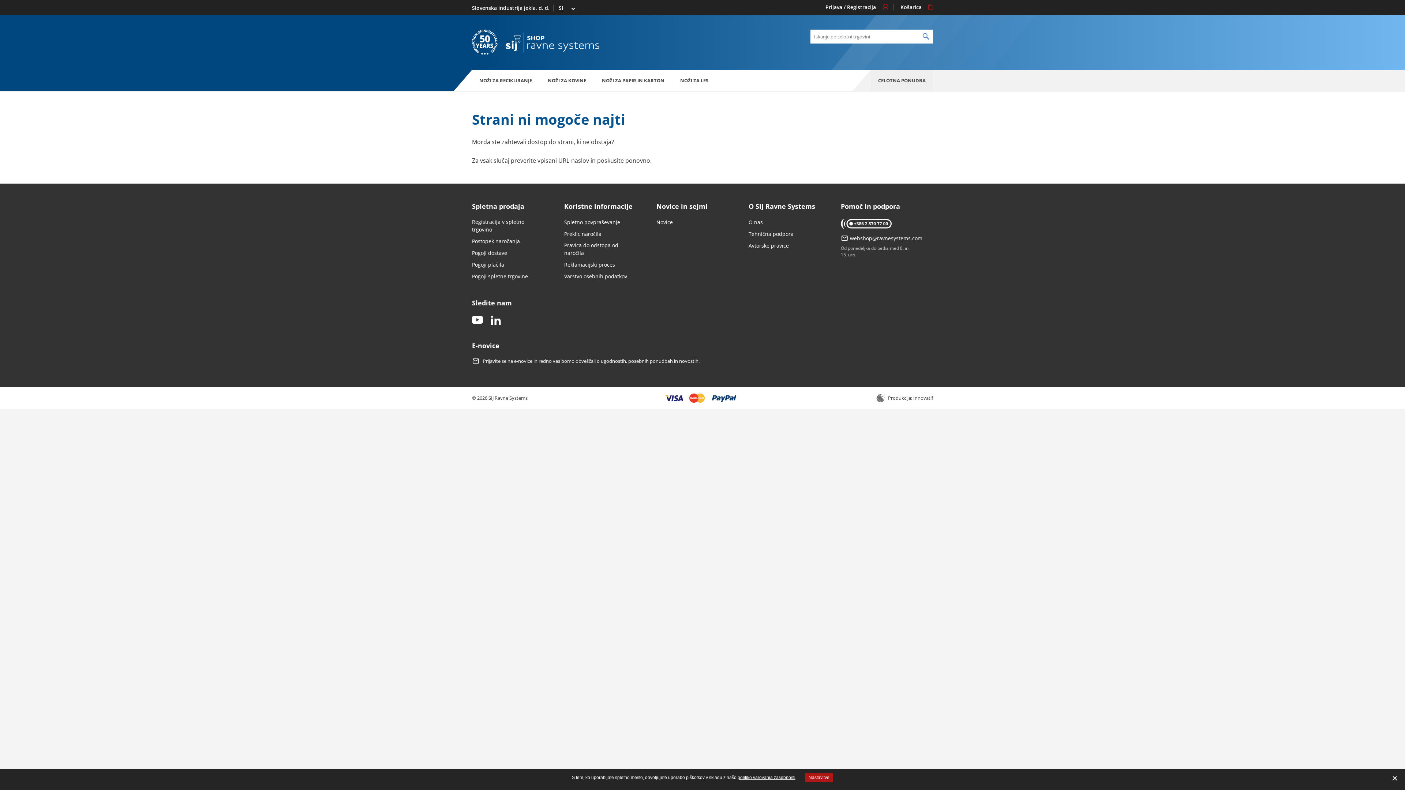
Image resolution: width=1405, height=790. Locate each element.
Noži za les (694, 80)
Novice (664, 222)
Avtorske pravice (769, 245)
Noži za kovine (567, 80)
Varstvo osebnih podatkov (595, 276)
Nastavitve (819, 777)
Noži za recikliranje (505, 80)
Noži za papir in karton (633, 80)
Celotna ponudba (902, 80)
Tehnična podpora (771, 233)
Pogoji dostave (489, 252)
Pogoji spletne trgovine (500, 276)
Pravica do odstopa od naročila (591, 249)
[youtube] (477, 321)
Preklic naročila (583, 233)
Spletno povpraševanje (592, 222)
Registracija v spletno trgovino (498, 225)
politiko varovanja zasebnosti (766, 777)
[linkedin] (495, 321)
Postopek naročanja (496, 241)
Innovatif (923, 398)
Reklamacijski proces (589, 264)
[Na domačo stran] (552, 42)
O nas (756, 222)
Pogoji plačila (488, 264)
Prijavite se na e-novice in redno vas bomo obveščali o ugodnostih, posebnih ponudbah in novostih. (591, 361)
